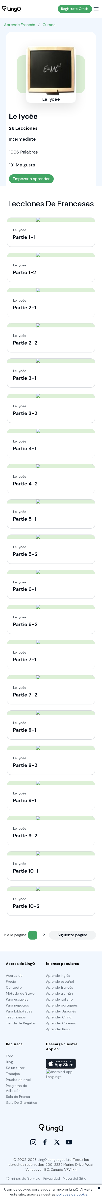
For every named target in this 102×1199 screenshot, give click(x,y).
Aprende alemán (59, 993)
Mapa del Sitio (74, 1178)
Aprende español (60, 981)
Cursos (49, 24)
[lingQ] (11, 9)
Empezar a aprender (31, 178)
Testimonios (16, 1017)
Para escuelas (17, 999)
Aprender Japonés (61, 1011)
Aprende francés (59, 987)
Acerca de (14, 975)
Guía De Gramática (21, 1102)
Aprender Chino (59, 1017)
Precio (11, 981)
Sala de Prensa (18, 1096)
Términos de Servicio (23, 1178)
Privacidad (51, 1178)
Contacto (14, 987)
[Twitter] (57, 1142)
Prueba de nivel (18, 1079)
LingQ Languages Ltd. (55, 1159)
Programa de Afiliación (16, 1088)
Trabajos (13, 1074)
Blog (9, 1062)
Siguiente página (72, 935)
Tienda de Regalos (21, 1023)
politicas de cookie (71, 1194)
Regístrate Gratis (75, 8)
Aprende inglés (58, 975)
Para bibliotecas (19, 1011)
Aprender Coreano (61, 1023)
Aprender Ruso (58, 1029)
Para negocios (17, 1005)
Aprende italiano (59, 999)
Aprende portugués (62, 1005)
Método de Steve (20, 993)
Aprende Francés (19, 24)
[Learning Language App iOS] (61, 1064)
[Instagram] (33, 1142)
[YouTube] (69, 1142)
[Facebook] (45, 1142)
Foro (9, 1056)
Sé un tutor (15, 1068)
